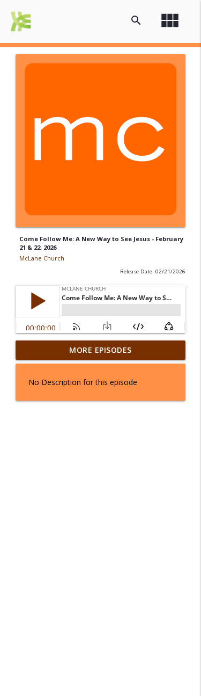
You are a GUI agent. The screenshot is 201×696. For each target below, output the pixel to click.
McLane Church (41, 258)
